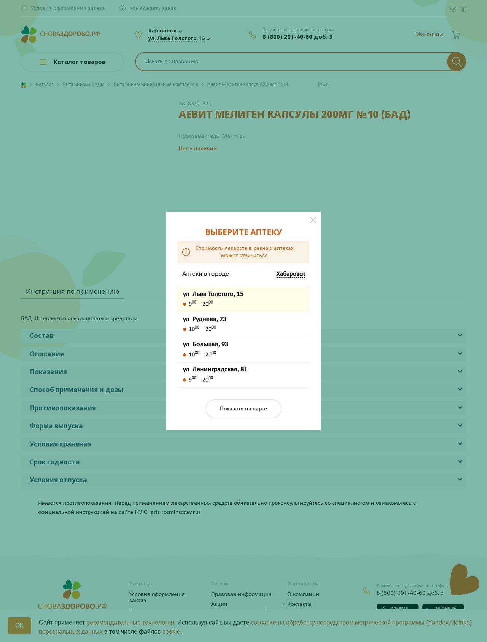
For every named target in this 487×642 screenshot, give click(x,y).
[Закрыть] (313, 219)
